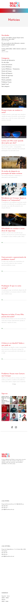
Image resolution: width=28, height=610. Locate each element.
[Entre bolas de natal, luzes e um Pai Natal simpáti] (22, 400)
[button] (14, 10)
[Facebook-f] (12, 427)
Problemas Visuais (6, 82)
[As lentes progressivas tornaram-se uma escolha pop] (22, 409)
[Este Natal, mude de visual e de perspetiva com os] (6, 400)
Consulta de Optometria (8, 60)
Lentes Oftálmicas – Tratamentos (11, 69)
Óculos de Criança (6, 71)
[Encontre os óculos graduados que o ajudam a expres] (14, 417)
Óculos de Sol (5, 77)
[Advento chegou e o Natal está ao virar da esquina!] (6, 409)
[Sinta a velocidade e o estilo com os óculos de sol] (14, 409)
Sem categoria (5, 86)
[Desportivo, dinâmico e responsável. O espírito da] (14, 400)
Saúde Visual (5, 84)
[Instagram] (16, 427)
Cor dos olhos (5, 62)
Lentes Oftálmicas (6, 66)
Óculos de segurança (7, 75)
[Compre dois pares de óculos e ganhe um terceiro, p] (22, 417)
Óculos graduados (7, 80)
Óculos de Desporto (7, 73)
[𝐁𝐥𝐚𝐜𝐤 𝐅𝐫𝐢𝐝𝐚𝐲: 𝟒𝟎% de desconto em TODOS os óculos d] (6, 417)
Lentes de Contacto (7, 64)
